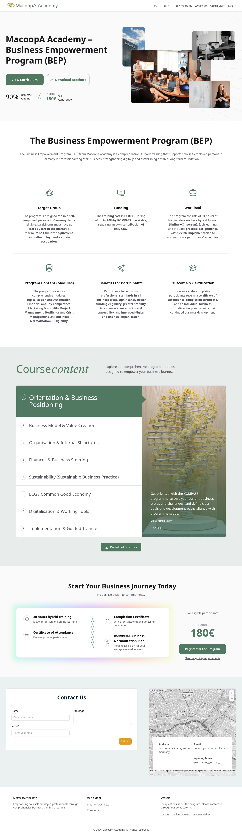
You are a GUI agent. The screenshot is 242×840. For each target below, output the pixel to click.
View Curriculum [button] (25, 80)
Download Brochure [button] (70, 80)
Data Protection (201, 814)
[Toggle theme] (156, 5)
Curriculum (217, 6)
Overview (201, 6)
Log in (232, 6)
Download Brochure (123, 547)
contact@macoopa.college (209, 748)
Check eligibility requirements (202, 658)
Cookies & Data (181, 814)
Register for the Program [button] (202, 649)
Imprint (165, 814)
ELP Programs (184, 5)
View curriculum (161, 521)
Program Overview (98, 804)
